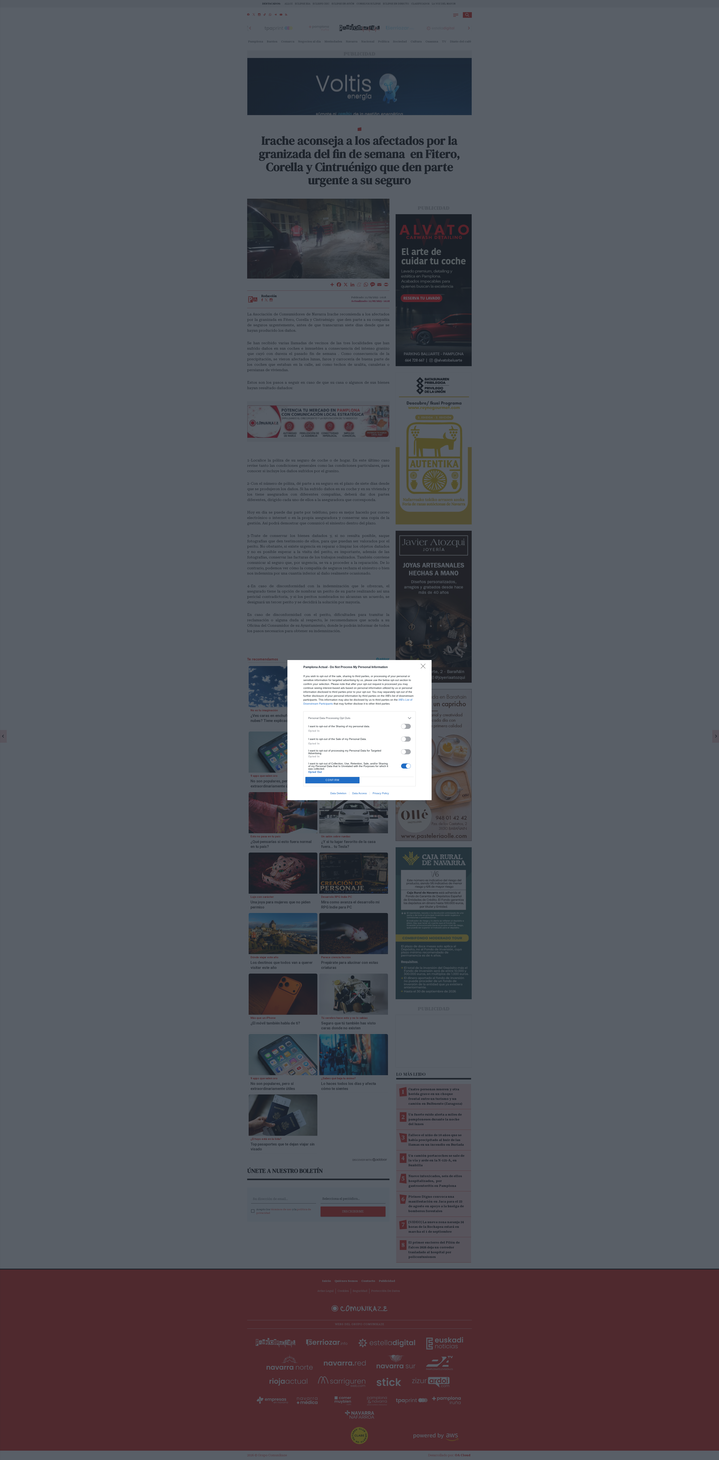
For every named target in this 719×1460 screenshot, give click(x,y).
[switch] (406, 726)
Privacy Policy (381, 793)
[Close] (424, 667)
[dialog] (359, 730)
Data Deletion (338, 793)
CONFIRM (332, 780)
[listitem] (359, 718)
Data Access (359, 793)
